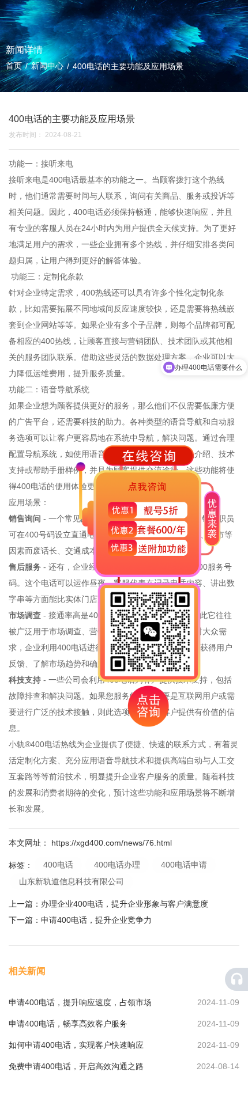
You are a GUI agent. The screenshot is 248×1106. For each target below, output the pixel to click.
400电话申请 (184, 864)
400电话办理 (117, 864)
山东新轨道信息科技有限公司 (71, 881)
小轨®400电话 (35, 744)
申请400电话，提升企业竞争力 (96, 920)
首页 (15, 65)
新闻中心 (47, 65)
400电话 (64, 179)
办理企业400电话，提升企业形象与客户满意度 (124, 903)
